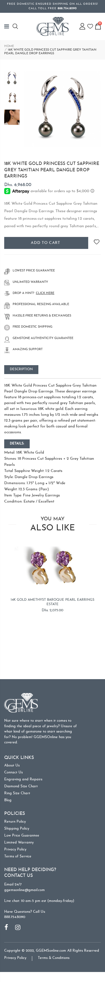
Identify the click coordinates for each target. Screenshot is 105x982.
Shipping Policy (16, 828)
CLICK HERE (45, 293)
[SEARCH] (16, 26)
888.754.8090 (14, 917)
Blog (7, 800)
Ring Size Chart (17, 793)
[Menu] (8, 26)
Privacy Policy (15, 849)
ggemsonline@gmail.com (24, 890)
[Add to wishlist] (96, 243)
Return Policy (15, 821)
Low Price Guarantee (21, 835)
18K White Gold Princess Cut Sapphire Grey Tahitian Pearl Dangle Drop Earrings (51, 170)
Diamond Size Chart (21, 786)
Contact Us (13, 772)
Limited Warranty (19, 842)
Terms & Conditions (53, 958)
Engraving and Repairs (23, 779)
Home (9, 46)
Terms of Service (17, 856)
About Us (12, 765)
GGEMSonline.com (51, 951)
